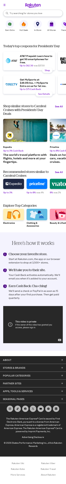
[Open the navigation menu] (4, 5)
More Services (18, 474)
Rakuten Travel (48, 469)
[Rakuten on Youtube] (40, 409)
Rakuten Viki (18, 463)
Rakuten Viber (48, 463)
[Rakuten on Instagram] (10, 409)
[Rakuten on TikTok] (17, 409)
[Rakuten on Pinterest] (48, 409)
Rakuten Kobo (18, 469)
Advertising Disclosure (33, 437)
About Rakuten (48, 474)
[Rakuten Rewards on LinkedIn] (56, 409)
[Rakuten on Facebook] (25, 409)
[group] (25, 141)
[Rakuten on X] (33, 409)
